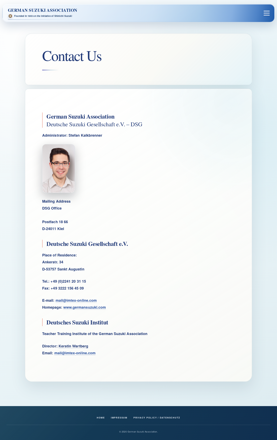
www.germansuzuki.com (84, 307)
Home (101, 417)
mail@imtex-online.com (76, 300)
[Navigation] (266, 13)
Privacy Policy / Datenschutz (156, 417)
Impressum (119, 417)
